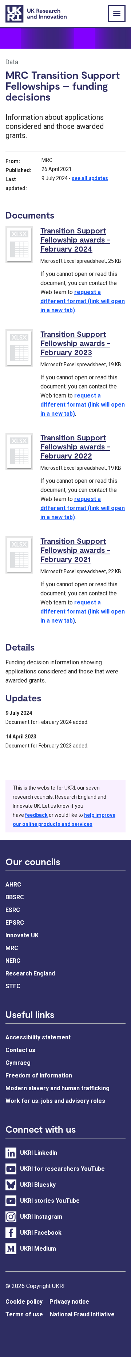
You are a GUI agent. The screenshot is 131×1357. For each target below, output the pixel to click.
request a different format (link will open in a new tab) (82, 301)
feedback (36, 815)
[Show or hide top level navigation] (117, 13)
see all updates (90, 178)
